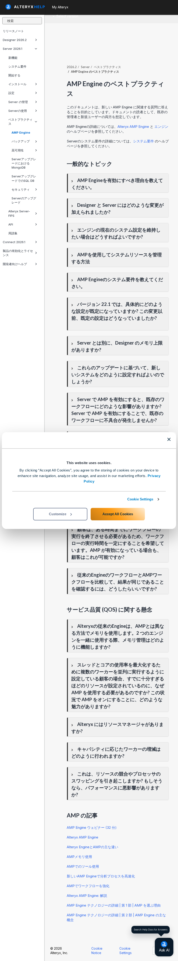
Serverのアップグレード (24, 200)
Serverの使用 (17, 111)
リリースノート (13, 31)
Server (85, 67)
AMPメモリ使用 (79, 856)
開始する (14, 75)
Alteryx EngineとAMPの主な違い (92, 847)
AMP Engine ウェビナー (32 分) (92, 827)
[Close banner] (169, 439)
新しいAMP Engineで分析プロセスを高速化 (101, 876)
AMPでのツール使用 (83, 866)
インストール (17, 84)
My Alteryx (60, 7)
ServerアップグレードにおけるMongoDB (24, 163)
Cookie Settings (140, 499)
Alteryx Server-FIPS (19, 213)
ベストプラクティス (20, 122)
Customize (57, 514)
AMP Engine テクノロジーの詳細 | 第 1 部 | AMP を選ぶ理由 (114, 905)
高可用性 (18, 150)
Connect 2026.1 (14, 242)
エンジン (161, 126)
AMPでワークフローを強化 (88, 886)
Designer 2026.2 (15, 40)
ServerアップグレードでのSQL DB (24, 178)
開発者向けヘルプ (15, 264)
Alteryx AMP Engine (133, 126)
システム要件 (17, 66)
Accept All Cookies (117, 514)
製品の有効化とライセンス (18, 253)
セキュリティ (21, 189)
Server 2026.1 (12, 48)
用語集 (12, 233)
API (10, 224)
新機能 (12, 58)
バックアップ (21, 141)
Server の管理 (18, 102)
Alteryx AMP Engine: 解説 (87, 895)
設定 (11, 93)
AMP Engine (21, 132)
